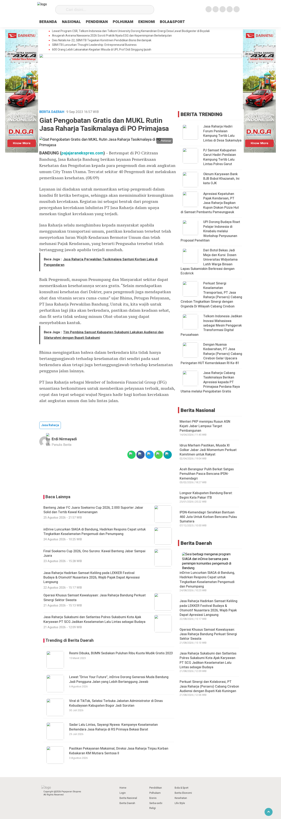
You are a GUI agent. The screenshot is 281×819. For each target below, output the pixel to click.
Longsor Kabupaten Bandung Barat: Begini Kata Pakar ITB (206, 495)
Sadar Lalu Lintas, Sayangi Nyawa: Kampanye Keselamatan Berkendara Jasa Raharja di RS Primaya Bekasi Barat (113, 727)
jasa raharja (50, 425)
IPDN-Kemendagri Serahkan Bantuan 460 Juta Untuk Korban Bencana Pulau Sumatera (208, 517)
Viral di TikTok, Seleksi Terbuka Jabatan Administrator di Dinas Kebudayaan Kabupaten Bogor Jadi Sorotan (116, 703)
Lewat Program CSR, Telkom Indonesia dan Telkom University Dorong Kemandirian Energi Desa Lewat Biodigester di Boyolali (131, 31)
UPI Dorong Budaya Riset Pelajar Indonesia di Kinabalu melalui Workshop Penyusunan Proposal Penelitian (210, 231)
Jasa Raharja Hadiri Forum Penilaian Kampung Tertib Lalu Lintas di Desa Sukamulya (222, 133)
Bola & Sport (181, 788)
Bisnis (153, 798)
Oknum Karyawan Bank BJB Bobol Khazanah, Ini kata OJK (221, 179)
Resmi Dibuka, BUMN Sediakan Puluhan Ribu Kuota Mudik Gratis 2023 (121, 653)
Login (123, 793)
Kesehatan (181, 798)
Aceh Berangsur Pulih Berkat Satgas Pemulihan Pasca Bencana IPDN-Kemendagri (207, 474)
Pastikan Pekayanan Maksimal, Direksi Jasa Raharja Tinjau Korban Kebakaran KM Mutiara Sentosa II (118, 751)
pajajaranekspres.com (82, 153)
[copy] (168, 455)
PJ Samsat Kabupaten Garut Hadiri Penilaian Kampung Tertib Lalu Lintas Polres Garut (219, 157)
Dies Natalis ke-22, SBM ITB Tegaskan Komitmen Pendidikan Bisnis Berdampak (101, 40)
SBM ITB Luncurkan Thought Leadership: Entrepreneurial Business (94, 45)
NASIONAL (71, 22)
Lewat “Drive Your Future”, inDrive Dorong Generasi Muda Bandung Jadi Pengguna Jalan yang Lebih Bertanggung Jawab (118, 679)
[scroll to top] (268, 812)
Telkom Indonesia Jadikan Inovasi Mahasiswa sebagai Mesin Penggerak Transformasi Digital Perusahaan (211, 325)
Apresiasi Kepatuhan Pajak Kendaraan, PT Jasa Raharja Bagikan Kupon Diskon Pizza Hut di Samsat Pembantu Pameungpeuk (210, 203)
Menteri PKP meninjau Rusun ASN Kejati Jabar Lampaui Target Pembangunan (205, 426)
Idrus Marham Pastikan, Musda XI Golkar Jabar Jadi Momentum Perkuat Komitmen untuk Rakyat (208, 450)
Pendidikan (155, 788)
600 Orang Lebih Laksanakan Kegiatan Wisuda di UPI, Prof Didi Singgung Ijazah (101, 50)
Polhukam (155, 793)
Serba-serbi (155, 803)
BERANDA (48, 22)
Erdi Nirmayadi (64, 439)
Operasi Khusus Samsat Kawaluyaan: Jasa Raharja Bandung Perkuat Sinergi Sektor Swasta (208, 634)
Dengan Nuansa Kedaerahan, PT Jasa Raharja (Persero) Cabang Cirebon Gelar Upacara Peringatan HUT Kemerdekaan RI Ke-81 (211, 354)
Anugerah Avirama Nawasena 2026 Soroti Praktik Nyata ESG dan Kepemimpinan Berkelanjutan (112, 36)
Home (123, 788)
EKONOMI (146, 22)
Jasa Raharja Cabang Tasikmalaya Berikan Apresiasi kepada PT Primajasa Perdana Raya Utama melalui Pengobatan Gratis (210, 382)
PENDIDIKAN (97, 22)
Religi (152, 808)
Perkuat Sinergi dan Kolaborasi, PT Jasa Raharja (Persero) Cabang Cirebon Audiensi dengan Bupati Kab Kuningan (209, 687)
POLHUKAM (123, 22)
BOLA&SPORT (172, 22)
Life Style (180, 803)
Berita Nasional (128, 798)
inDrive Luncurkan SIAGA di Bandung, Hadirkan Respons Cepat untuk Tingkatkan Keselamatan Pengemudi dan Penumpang (207, 579)
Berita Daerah (127, 803)
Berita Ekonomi (183, 793)
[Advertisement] (107, 477)
